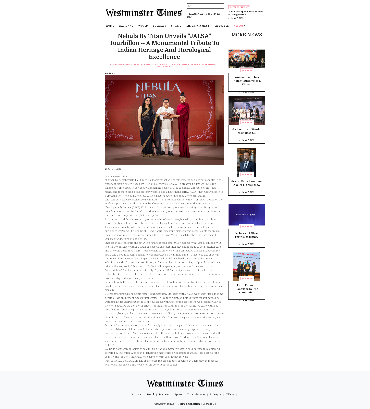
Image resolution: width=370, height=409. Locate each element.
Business (247, 70)
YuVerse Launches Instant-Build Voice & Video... (247, 81)
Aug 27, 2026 (237, 18)
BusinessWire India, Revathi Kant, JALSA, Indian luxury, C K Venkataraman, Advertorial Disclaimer (163, 65)
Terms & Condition (189, 403)
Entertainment (239, 7)
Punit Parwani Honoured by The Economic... (246, 289)
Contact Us (209, 403)
